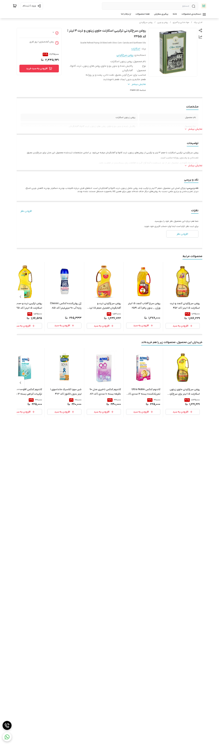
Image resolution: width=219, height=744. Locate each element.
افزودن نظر (26, 211)
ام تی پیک (198, 22)
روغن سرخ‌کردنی (146, 22)
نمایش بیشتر (195, 129)
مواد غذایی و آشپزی (181, 22)
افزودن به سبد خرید (37, 68)
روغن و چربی (162, 22)
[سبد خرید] (15, 6)
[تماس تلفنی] (7, 725)
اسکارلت (135, 48)
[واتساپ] (7, 736)
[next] (20, 296)
